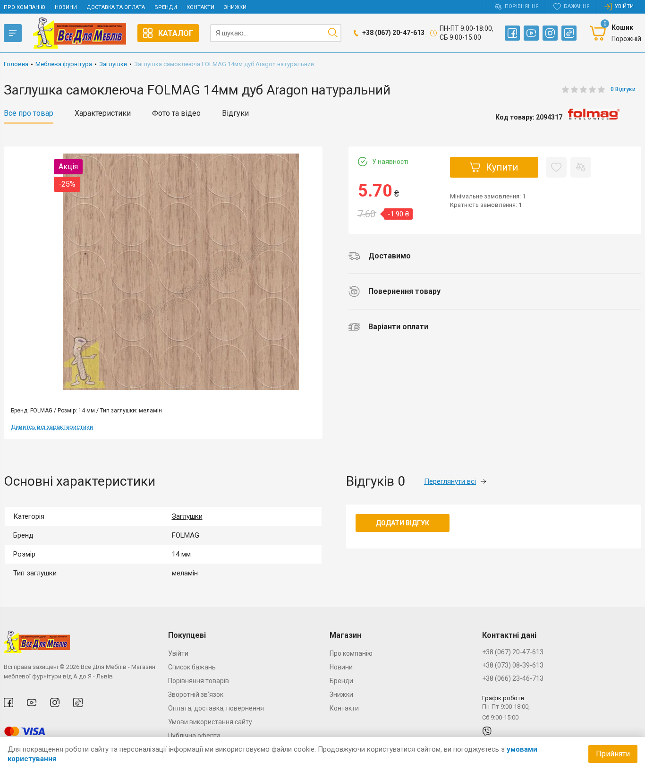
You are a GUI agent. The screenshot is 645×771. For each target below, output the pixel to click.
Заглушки (187, 516)
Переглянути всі (450, 481)
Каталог (175, 33)
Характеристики (103, 113)
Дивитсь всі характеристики (52, 426)
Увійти (178, 653)
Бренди (165, 7)
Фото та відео (176, 113)
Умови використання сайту (210, 722)
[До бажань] (556, 167)
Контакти (200, 7)
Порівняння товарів (198, 681)
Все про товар (28, 113)
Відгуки (235, 113)
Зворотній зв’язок (195, 694)
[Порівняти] (580, 167)
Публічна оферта (194, 735)
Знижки (235, 7)
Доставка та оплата (115, 7)
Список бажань (192, 667)
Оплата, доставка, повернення (216, 708)
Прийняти (613, 753)
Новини (66, 7)
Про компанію (24, 7)
